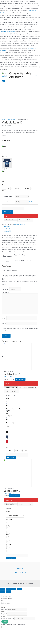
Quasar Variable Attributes (20, 75)
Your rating (5, 289)
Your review (6, 292)
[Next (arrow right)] (8, 591)
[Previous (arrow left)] (2, 591)
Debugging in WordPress (7, 31)
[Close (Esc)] (2, 589)
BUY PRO (20, 568)
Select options (20, 379)
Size (8, 202)
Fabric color (8, 196)
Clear (31, 202)
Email (4, 323)
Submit (5, 622)
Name (4, 318)
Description (7, 226)
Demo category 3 (12, 119)
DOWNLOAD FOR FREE (20, 572)
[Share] (8, 589)
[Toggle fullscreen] (13, 589)
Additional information (10, 229)
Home (3, 119)
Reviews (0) (7, 231)
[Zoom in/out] (19, 589)
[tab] (21, 226)
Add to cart (7, 212)
